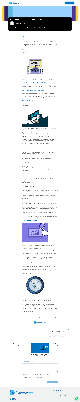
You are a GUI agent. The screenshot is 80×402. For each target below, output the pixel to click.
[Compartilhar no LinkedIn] (52, 336)
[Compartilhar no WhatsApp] (68, 336)
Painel (46, 2)
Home (27, 2)
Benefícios (32, 2)
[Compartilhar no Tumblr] (62, 336)
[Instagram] (13, 399)
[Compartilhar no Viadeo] (65, 336)
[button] (76, 398)
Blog (42, 2)
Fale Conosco (53, 2)
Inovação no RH (37, 27)
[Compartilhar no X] (44, 336)
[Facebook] (15, 399)
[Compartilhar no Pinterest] (49, 336)
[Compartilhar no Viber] (55, 336)
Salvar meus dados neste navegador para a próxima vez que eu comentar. (37, 377)
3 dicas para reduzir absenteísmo (20, 343)
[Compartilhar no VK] (57, 336)
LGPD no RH (42, 27)
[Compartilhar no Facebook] (47, 336)
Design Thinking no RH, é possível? (59, 343)
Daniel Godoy (24, 23)
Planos (38, 2)
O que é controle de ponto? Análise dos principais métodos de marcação (40, 355)
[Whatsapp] (10, 399)
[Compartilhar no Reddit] (60, 336)
